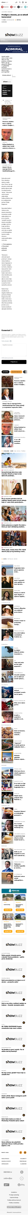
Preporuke (23, 1161)
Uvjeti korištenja (14, 1197)
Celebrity (23, 1158)
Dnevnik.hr (6, 6)
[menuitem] (23, 2)
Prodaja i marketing (14, 1195)
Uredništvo (14, 1192)
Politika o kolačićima (14, 1202)
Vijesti (14, 6)
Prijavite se (14, 362)
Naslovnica (5, 1158)
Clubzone (23, 1164)
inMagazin (5, 1164)
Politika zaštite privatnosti (14, 1200)
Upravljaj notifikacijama (15, 1207)
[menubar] (23, 2)
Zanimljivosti (6, 1161)
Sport (21, 6)
